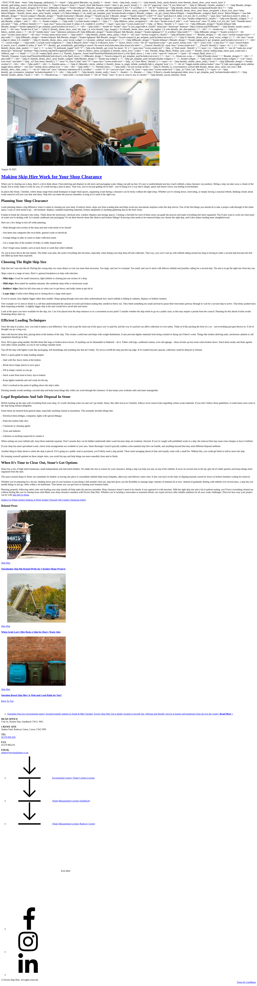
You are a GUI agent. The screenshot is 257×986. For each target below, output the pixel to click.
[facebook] (29, 929)
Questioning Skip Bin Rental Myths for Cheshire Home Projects (33, 569)
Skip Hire (5, 563)
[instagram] (29, 952)
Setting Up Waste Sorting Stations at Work (21, 500)
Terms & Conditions (246, 982)
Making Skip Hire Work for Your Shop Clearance (51, 176)
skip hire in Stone (21, 495)
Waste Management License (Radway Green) (73, 824)
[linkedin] (29, 974)
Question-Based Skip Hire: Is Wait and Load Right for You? (31, 695)
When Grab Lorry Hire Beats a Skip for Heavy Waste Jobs (31, 632)
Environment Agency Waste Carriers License (73, 778)
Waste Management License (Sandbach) (71, 801)
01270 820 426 (8, 737)
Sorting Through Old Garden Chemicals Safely (63, 500)
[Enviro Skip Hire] (16, 709)
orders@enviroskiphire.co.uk (14, 752)
